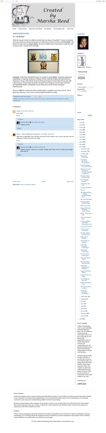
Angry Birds (21, 99)
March (83, 311)
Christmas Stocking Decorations (85, 161)
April (82, 308)
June (82, 304)
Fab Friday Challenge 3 (85, 250)
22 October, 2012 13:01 (27, 111)
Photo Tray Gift (85, 205)
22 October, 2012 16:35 (38, 122)
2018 (80, 132)
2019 (80, 130)
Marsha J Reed (56, 99)
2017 (80, 134)
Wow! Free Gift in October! (86, 287)
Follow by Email (82, 71)
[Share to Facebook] (39, 96)
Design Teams (22, 29)
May (82, 306)
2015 (80, 139)
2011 (80, 319)
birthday (27, 99)
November (84, 151)
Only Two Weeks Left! (86, 218)
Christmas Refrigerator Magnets (85, 267)
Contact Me (70, 29)
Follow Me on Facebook (35, 29)
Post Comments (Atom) (28, 184)
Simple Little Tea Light (86, 275)
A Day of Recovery (86, 226)
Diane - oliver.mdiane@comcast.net (28, 134)
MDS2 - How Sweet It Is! (86, 214)
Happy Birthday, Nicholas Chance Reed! (86, 209)
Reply (18, 115)
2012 (80, 147)
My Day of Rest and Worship (85, 176)
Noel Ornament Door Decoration (86, 165)
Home (14, 29)
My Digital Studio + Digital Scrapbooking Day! (86, 195)
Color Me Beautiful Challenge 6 (85, 246)
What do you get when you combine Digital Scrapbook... (86, 171)
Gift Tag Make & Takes (86, 258)
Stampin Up (16, 100)
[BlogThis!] (36, 96)
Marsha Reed (24, 122)
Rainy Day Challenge (84, 156)
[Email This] (35, 96)
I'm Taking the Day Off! (85, 279)
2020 (81, 127)
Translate (84, 91)
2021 (80, 125)
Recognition (47, 29)
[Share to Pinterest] (41, 96)
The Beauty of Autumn (85, 241)
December (84, 149)
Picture (83, 190)
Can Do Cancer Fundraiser (85, 254)
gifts (50, 99)
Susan (18, 111)
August (83, 299)
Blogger (71, 421)
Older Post (70, 181)
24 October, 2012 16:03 (47, 134)
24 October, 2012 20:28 (38, 147)
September (84, 296)
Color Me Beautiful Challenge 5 (85, 292)
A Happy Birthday (86, 187)
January (83, 316)
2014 (80, 142)
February (84, 313)
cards (31, 99)
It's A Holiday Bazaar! (85, 180)
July (82, 301)
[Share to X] (38, 96)
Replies (20, 119)
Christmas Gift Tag (85, 184)
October (83, 154)
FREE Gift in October (84, 237)
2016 (80, 137)
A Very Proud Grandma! (85, 229)
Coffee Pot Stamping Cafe (41, 99)
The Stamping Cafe (59, 29)
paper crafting (64, 99)
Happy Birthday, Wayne (86, 271)
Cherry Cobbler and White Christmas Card (86, 222)
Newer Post (16, 181)
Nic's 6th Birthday (86, 199)
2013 (80, 144)
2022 (81, 122)
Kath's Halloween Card (86, 283)
